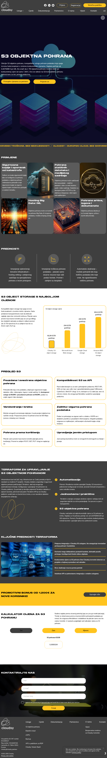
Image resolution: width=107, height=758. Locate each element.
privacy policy (76, 752)
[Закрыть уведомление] (103, 748)
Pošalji (53, 708)
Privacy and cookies (7, 756)
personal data (46, 702)
